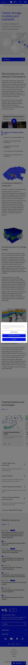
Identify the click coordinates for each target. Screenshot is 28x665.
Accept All (14, 339)
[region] (14, 332)
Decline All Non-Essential (13, 335)
